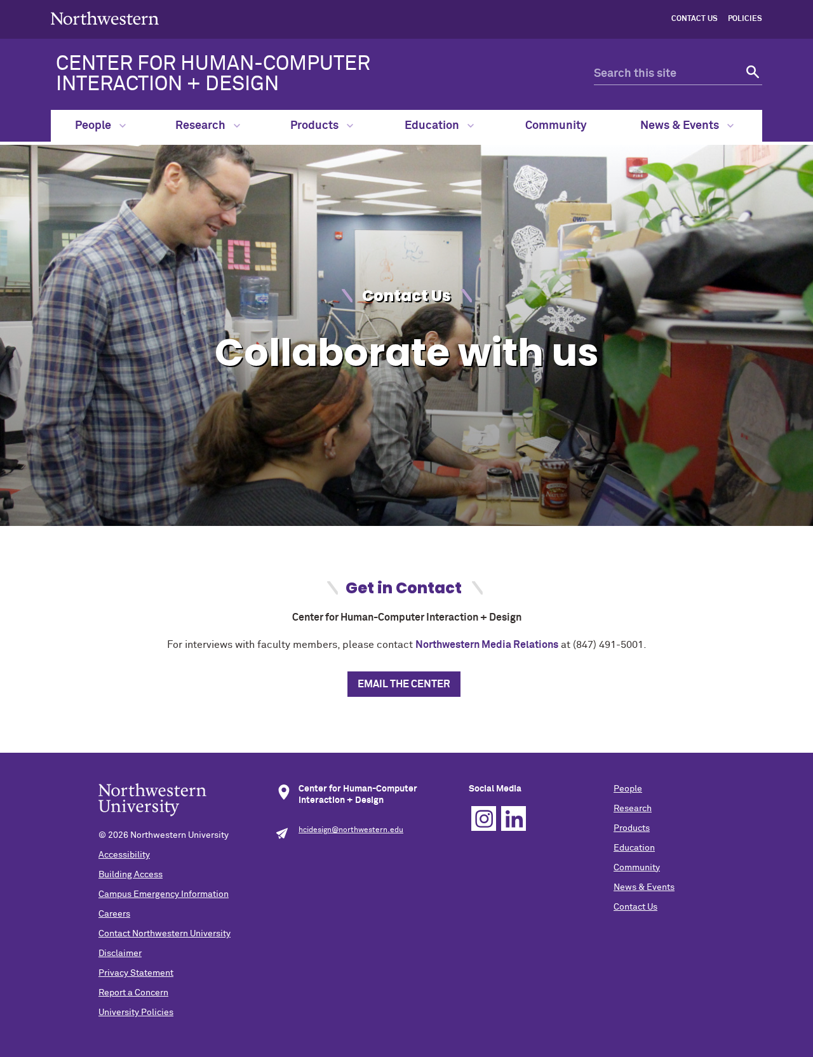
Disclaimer (120, 953)
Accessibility (124, 855)
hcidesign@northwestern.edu (351, 830)
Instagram (483, 818)
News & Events (681, 125)
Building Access (130, 874)
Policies (745, 19)
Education (433, 125)
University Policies (135, 1012)
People (94, 125)
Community (556, 125)
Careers (114, 914)
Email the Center (404, 684)
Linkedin (513, 818)
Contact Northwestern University (164, 933)
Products (315, 125)
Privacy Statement (135, 973)
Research (201, 125)
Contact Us (694, 19)
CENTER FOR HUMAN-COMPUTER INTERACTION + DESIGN (213, 74)
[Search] (751, 74)
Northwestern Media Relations (486, 645)
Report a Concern (133, 992)
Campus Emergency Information (163, 894)
